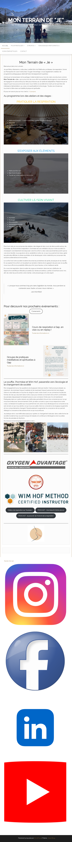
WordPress (37, 838)
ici (34, 421)
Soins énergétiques (9, 51)
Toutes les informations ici (40, 333)
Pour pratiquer (17, 46)
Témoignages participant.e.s (48, 46)
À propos (30, 46)
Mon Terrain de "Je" (36, 20)
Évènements (36, 311)
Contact (23, 51)
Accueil (5, 46)
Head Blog (51, 838)
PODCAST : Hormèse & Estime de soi (51, 510)
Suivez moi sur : (9, 561)
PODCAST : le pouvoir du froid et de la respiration (36, 516)
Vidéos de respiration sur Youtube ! (20, 510)
